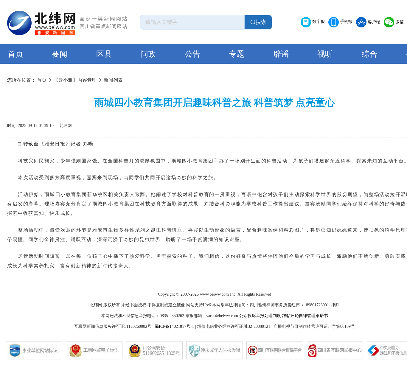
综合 (369, 54)
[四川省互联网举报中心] (335, 350)
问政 (148, 54)
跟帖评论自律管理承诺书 (305, 316)
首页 (15, 54)
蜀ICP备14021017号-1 (174, 326)
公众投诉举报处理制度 (260, 316)
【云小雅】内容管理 (75, 80)
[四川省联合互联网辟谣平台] (274, 350)
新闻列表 (113, 80)
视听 (325, 54)
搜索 (261, 22)
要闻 (59, 54)
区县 (104, 54)
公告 (192, 54)
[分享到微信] (389, 123)
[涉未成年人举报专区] (214, 350)
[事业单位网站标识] (34, 350)
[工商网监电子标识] (94, 350)
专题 (236, 54)
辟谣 (281, 54)
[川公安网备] (154, 350)
